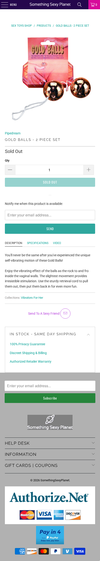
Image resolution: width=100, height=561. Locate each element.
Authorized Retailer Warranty (30, 361)
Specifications (37, 243)
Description (13, 243)
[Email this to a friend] (65, 313)
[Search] (79, 4)
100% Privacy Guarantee (27, 344)
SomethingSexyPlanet (54, 480)
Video (57, 243)
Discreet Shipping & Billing (28, 353)
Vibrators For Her (32, 297)
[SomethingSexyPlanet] (50, 4)
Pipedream (12, 133)
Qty (7, 160)
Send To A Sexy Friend (44, 313)
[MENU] (2, 4)
